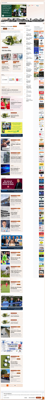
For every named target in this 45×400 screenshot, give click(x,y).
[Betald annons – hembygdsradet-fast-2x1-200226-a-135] (41, 264)
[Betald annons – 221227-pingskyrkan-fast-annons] (41, 140)
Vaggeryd (5, 28)
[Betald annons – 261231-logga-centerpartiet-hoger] (41, 199)
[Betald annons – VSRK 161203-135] (41, 228)
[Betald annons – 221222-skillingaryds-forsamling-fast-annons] (41, 124)
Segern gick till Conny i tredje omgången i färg (28, 87)
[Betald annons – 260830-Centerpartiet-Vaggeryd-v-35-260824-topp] (13, 11)
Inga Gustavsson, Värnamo (29, 54)
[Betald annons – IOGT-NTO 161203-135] (41, 258)
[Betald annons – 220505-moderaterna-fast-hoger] (41, 193)
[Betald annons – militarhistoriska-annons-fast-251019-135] (41, 253)
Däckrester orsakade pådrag (29, 100)
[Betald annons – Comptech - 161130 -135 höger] (41, 159)
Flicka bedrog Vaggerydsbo (28, 82)
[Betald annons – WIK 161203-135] (41, 226)
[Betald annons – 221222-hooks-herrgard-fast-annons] (41, 43)
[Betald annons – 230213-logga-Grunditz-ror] (41, 79)
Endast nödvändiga (32, 397)
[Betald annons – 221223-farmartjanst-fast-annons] (41, 60)
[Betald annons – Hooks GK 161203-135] (41, 218)
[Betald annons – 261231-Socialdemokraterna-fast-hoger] (41, 187)
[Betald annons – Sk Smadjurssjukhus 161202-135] (41, 67)
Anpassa (25, 397)
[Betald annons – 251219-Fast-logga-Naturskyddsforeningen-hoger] (41, 266)
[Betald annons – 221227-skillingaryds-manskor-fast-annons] (41, 240)
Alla (2, 28)
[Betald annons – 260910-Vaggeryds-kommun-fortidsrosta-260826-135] (36, 64)
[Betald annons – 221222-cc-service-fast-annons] (41, 151)
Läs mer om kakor (6, 397)
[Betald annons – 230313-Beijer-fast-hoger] (41, 95)
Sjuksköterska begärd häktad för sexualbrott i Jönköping (29, 64)
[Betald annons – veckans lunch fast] (41, 38)
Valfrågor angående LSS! (29, 58)
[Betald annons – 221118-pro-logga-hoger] (41, 238)
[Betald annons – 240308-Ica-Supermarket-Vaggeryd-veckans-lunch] (41, 36)
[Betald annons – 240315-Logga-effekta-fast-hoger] (41, 48)
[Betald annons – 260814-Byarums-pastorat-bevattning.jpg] (36, 77)
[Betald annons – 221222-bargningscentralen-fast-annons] (41, 148)
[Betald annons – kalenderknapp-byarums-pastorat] (29, 6)
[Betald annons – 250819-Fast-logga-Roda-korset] (41, 85)
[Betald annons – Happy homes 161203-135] (41, 87)
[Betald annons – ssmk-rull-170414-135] (41, 231)
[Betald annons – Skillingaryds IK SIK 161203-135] (41, 233)
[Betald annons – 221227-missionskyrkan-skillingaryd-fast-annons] (41, 142)
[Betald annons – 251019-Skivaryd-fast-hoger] (41, 256)
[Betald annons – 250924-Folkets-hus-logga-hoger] (41, 105)
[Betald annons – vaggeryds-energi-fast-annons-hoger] (41, 276)
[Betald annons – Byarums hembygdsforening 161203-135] (41, 248)
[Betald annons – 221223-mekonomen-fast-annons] (41, 146)
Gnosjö (12, 28)
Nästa (15, 385)
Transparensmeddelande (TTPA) (5, 19)
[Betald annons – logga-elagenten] (41, 92)
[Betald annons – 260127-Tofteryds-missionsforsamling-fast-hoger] (41, 137)
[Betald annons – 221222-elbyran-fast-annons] (41, 50)
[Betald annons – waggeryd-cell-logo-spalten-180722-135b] (41, 167)
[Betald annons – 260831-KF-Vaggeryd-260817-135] (36, 69)
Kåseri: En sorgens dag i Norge (29, 39)
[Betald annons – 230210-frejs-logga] (41, 101)
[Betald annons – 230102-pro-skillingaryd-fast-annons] (41, 261)
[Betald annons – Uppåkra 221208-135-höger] (41, 162)
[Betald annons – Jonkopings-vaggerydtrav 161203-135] (41, 220)
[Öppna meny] (44, 23)
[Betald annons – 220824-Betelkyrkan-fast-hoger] (41, 132)
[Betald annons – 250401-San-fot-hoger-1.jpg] (41, 70)
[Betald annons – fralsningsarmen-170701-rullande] (19, 79)
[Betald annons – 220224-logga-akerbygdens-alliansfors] (41, 121)
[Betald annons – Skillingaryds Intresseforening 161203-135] (41, 268)
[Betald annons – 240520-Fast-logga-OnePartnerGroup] (41, 115)
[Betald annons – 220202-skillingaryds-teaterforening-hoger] (41, 272)
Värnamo (9, 28)
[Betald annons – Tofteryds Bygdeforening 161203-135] (41, 245)
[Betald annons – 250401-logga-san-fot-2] (41, 74)
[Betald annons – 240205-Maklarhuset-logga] (41, 109)
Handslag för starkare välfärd (28, 49)
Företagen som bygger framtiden (29, 35)
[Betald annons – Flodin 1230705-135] (4, 79)
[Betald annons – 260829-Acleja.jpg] (36, 35)
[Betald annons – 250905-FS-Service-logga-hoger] (41, 81)
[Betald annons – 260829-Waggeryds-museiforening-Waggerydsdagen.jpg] (36, 50)
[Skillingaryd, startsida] (22, 23)
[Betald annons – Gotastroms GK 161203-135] (41, 223)
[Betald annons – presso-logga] (41, 164)
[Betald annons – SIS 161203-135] (41, 215)
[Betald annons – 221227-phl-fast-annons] (33, 5)
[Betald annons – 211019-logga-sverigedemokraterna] (41, 205)
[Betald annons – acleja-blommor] (41, 90)
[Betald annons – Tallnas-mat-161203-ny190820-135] (41, 40)
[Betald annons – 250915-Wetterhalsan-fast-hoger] (37, 6)
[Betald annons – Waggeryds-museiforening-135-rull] (41, 250)
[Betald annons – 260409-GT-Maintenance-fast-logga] (41, 57)
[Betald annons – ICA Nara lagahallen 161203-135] (41, 33)
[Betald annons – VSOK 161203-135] (41, 213)
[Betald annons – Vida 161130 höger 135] (41, 170)
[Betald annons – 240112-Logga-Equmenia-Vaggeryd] (41, 122)
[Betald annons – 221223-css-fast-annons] (41, 62)
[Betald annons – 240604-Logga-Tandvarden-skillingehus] (41, 65)
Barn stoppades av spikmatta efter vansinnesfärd (29, 70)
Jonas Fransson (28, 96)
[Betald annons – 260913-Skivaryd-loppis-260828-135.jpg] (36, 43)
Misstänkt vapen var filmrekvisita (29, 44)
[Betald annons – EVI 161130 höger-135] (41, 173)
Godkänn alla (38, 397)
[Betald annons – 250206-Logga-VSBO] (41, 117)
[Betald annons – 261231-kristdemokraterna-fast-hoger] (41, 181)
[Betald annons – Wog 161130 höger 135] (41, 175)
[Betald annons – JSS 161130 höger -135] (41, 157)
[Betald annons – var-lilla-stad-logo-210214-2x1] (41, 97)
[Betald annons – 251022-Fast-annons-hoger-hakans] (41, 64)
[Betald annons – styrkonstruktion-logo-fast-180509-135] (41, 154)
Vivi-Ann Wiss (28, 30)
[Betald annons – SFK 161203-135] (41, 211)
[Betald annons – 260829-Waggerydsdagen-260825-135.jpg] (36, 57)
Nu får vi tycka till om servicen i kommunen (29, 76)
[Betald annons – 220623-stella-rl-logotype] (41, 113)
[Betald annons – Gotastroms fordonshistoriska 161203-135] (41, 242)
